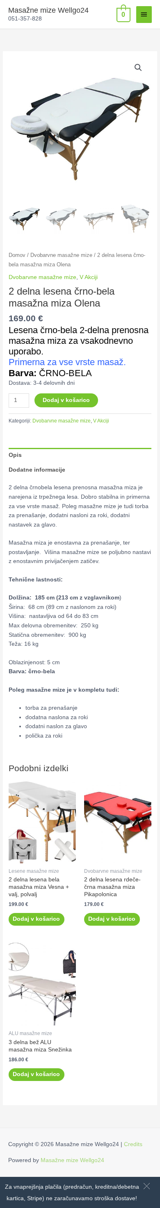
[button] (147, 1186)
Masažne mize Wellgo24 (48, 10)
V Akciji (89, 277)
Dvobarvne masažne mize (61, 255)
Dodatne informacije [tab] (37, 470)
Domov (17, 255)
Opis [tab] (15, 455)
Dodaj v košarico (66, 400)
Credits (133, 1144)
